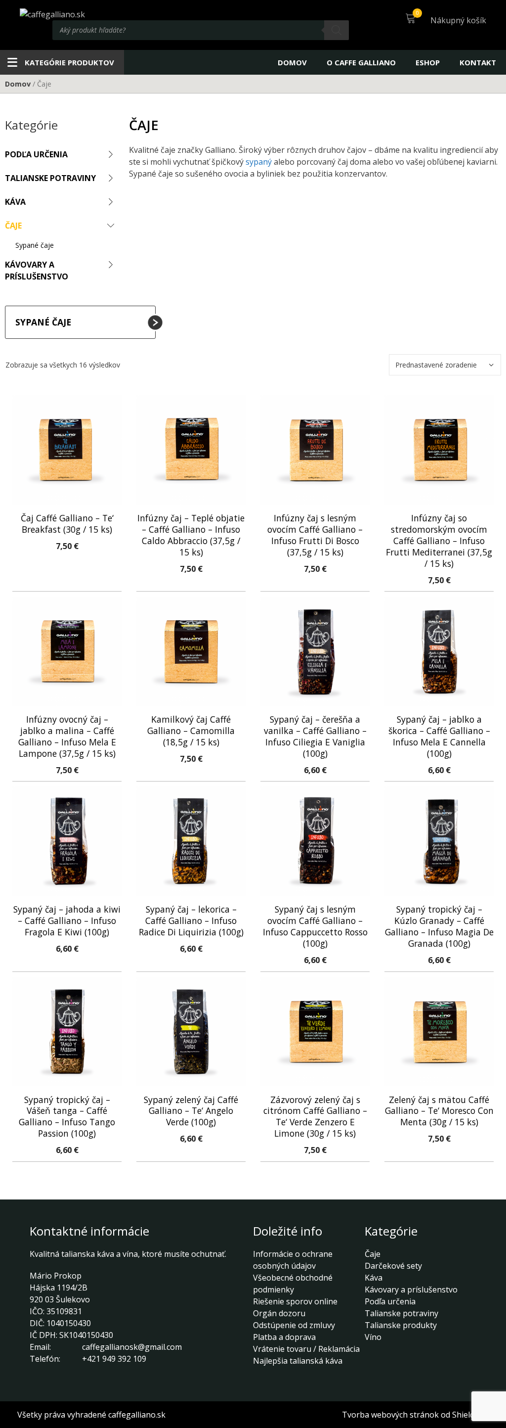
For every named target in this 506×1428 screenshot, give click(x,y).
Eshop (428, 62)
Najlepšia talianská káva (297, 1360)
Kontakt (478, 62)
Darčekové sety (393, 1265)
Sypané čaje (34, 245)
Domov (292, 62)
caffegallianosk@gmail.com (132, 1346)
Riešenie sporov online (295, 1301)
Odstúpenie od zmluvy (294, 1325)
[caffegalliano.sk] (52, 13)
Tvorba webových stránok (390, 1414)
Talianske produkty (401, 1325)
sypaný (259, 161)
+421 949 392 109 (114, 1358)
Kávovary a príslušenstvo (36, 270)
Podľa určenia (36, 154)
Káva (15, 201)
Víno (373, 1337)
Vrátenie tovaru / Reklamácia (306, 1348)
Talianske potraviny (50, 178)
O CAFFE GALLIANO (361, 62)
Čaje (13, 225)
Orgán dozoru (279, 1313)
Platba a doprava (284, 1337)
